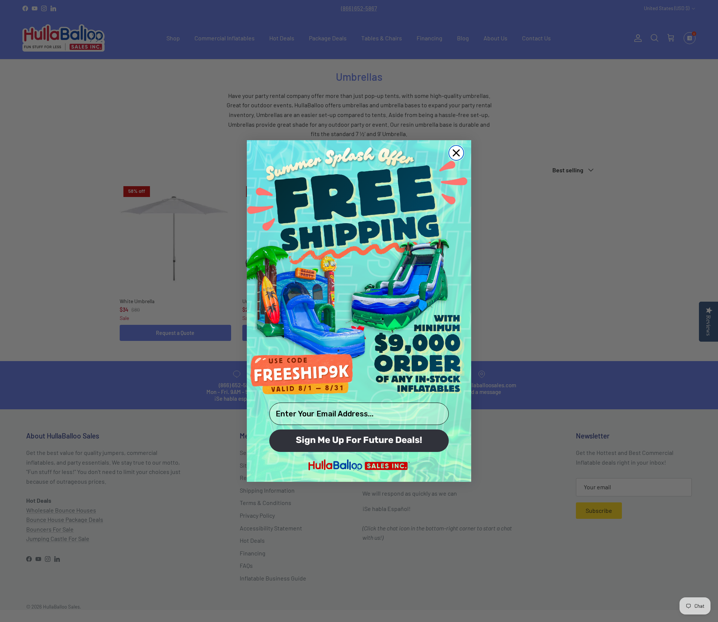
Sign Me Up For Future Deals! (359, 440)
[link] (359, 270)
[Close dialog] (456, 152)
